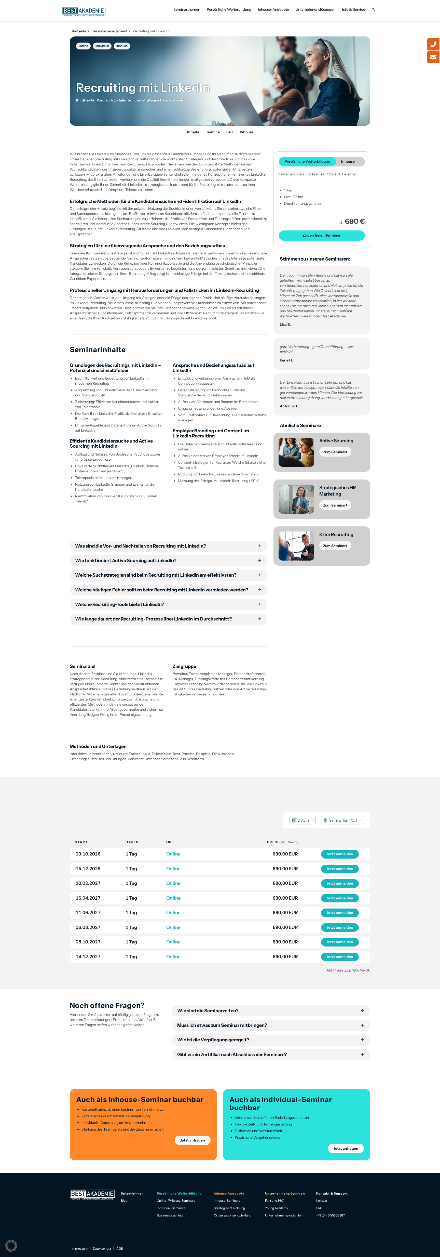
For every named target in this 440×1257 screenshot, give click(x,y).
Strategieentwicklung (229, 1208)
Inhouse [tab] (348, 161)
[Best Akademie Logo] (83, 11)
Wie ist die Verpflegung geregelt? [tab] (213, 1040)
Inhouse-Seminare (227, 1200)
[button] (303, 820)
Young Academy (276, 1208)
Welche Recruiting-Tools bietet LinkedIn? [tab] (119, 604)
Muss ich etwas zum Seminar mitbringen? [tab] (222, 1025)
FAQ (319, 1208)
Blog (124, 1200)
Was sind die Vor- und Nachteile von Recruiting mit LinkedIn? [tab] (140, 546)
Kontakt (321, 1200)
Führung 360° (274, 1200)
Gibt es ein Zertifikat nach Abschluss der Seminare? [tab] (232, 1054)
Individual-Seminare (171, 1208)
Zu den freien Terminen (321, 235)
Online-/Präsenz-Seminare (176, 1200)
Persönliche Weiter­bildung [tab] (307, 161)
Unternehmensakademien (284, 1215)
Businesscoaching (170, 1215)
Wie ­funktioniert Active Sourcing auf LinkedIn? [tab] (125, 560)
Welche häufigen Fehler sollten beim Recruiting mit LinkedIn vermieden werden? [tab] (161, 590)
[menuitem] (186, 9)
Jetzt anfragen (192, 1140)
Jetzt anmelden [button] (340, 854)
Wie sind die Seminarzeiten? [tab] (208, 1011)
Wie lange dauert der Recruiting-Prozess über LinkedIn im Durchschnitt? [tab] (153, 619)
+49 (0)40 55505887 (330, 1215)
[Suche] (373, 9)
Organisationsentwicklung (232, 1215)
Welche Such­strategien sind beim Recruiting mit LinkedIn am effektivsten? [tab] (156, 575)
